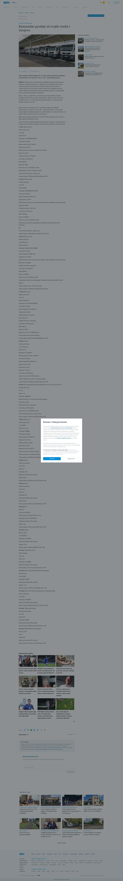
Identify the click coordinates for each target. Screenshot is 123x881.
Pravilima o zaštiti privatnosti (64, 438)
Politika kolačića (68, 428)
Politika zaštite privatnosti (57, 428)
